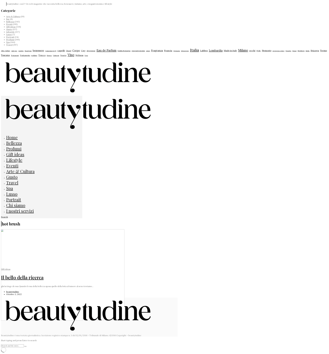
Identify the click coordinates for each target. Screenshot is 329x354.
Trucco (42, 55)
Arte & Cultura (13, 16)
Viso (71, 55)
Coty (83, 50)
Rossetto (288, 51)
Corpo (76, 50)
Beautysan (28, 51)
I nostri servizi (20, 211)
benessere (38, 50)
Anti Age (14, 51)
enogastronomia (138, 51)
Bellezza (10, 21)
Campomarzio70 (50, 51)
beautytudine (12, 291)
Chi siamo (15, 205)
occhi (252, 50)
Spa (8, 42)
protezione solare (278, 51)
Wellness (79, 55)
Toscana (5, 55)
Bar (8, 19)
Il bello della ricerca (22, 277)
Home (12, 137)
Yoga (86, 55)
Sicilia (307, 51)
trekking (34, 55)
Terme (323, 50)
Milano (243, 50)
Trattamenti (15, 55)
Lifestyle (10, 32)
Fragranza (157, 50)
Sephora (301, 51)
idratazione (185, 51)
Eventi (9, 24)
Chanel (68, 51)
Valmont (56, 55)
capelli (61, 50)
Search (4, 217)
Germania (176, 51)
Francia (168, 50)
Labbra (204, 50)
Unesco (49, 55)
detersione (91, 51)
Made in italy (230, 50)
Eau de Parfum (106, 50)
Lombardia (216, 50)
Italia (194, 50)
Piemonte (266, 50)
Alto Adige (5, 51)
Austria (21, 51)
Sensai (294, 51)
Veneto (63, 55)
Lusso (9, 34)
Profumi (10, 39)
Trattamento (25, 55)
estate (148, 51)
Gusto (9, 29)
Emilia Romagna (124, 51)
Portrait (10, 37)
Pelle (259, 51)
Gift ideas (11, 26)
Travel (9, 44)
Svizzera (315, 50)
